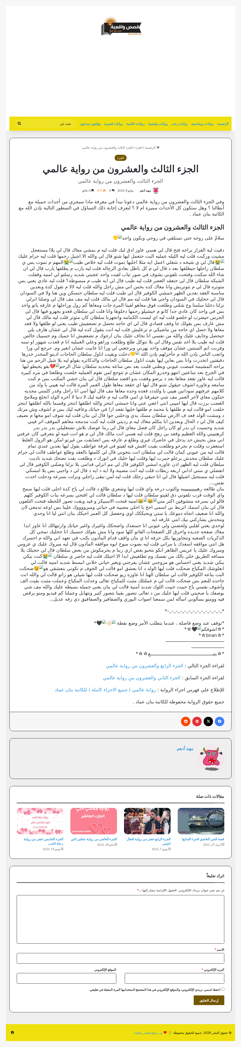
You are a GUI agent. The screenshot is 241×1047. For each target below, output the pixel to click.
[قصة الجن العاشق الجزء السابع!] (201, 821)
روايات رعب (179, 124)
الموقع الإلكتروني (105, 969)
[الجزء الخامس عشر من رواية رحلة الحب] (40, 821)
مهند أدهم (145, 190)
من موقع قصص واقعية (148, 1033)
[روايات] (120, 26)
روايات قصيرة (113, 124)
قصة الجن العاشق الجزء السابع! (203, 839)
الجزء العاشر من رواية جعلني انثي (94, 839)
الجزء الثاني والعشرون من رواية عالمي (142, 677)
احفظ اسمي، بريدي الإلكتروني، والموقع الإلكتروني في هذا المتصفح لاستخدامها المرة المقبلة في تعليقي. (154, 989)
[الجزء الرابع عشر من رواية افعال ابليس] (147, 821)
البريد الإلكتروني (212, 969)
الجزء (138, 147)
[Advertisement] (192, 79)
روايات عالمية (135, 124)
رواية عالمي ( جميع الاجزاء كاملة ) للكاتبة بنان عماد (105, 690)
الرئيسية (223, 124)
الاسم (219, 949)
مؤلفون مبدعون (90, 124)
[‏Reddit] (185, 721)
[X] (208, 721)
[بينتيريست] (197, 721)
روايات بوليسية (158, 124)
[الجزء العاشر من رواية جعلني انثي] (93, 821)
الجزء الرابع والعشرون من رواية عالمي (144, 665)
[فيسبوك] (219, 721)
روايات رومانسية (202, 124)
